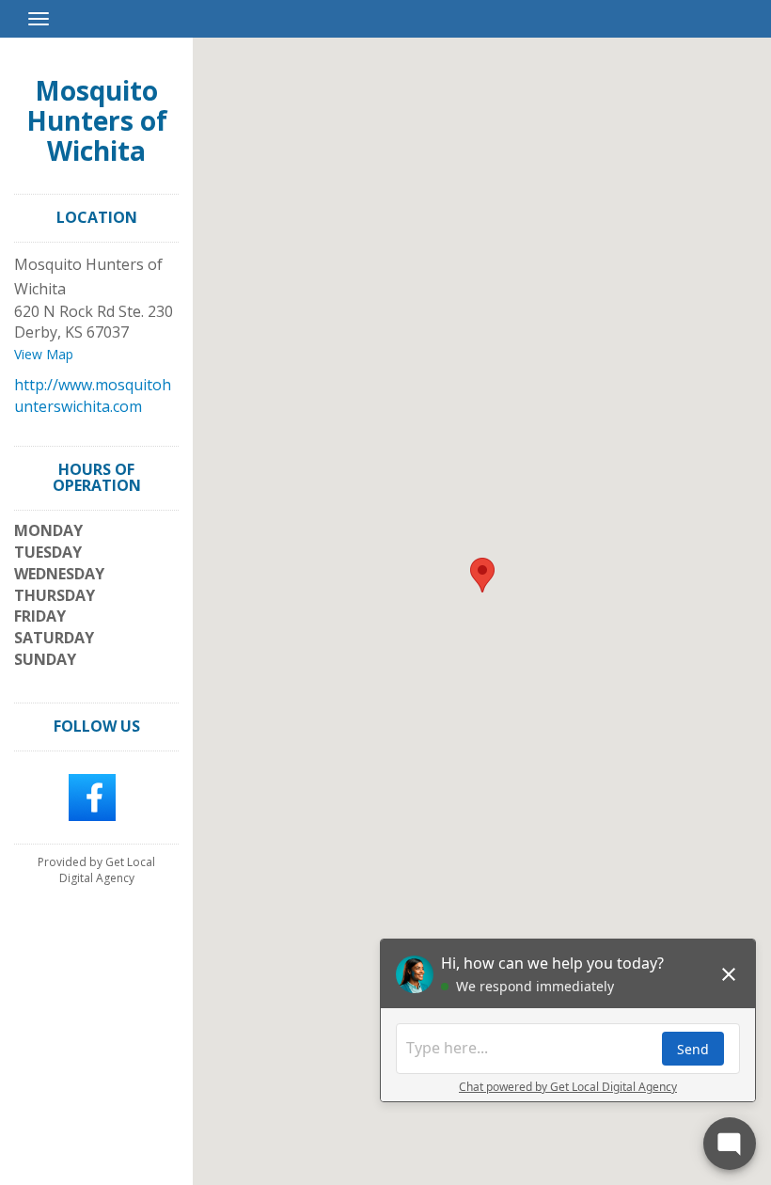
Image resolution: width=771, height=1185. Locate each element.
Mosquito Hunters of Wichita (96, 120)
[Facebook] (92, 795)
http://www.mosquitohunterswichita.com (92, 395)
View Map (43, 354)
